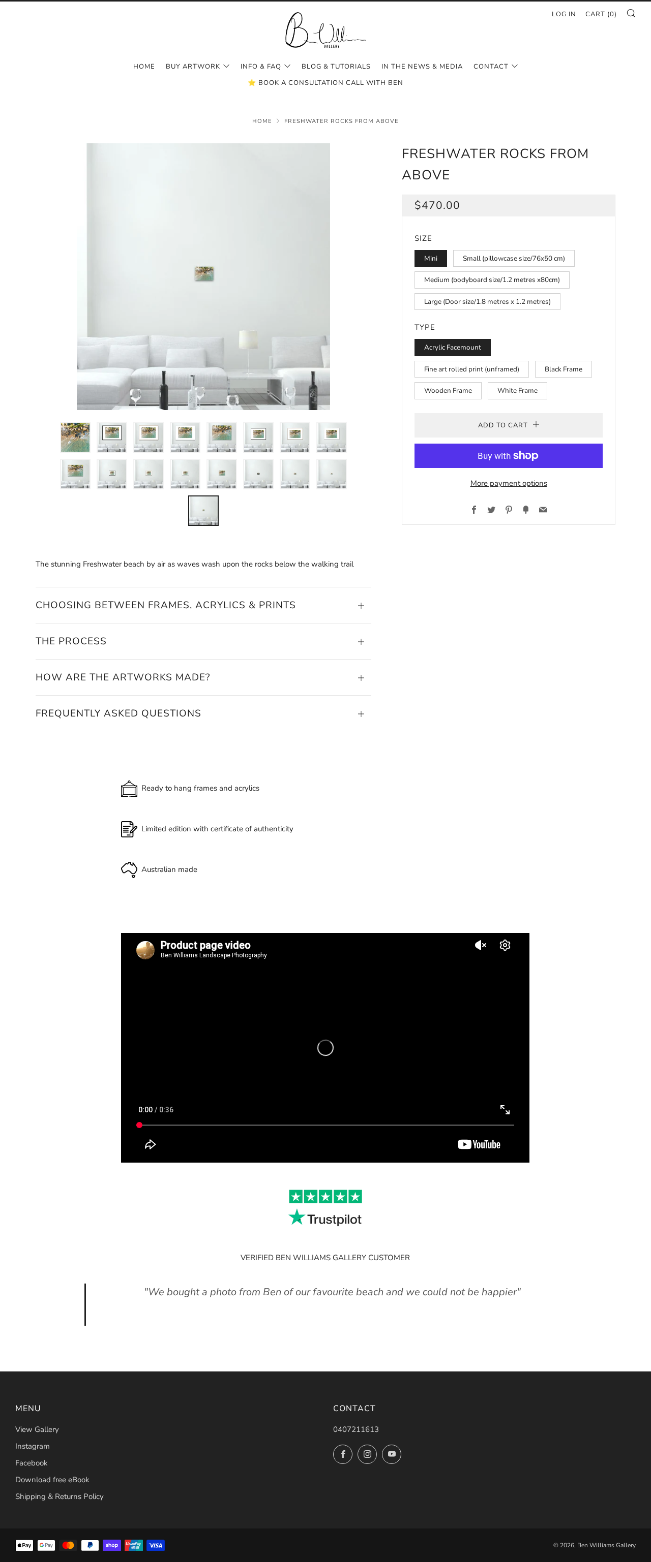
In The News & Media (422, 66)
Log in (564, 14)
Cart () (601, 14)
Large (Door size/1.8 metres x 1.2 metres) (487, 301)
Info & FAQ (261, 66)
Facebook (31, 1463)
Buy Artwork (193, 66)
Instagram (32, 1446)
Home (144, 66)
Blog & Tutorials (336, 66)
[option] (203, 276)
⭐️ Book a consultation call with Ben (325, 82)
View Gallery (37, 1429)
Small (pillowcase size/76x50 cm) (514, 258)
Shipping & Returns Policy (59, 1496)
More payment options (508, 483)
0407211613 (356, 1429)
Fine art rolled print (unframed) (471, 369)
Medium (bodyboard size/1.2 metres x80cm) (492, 280)
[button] (75, 437)
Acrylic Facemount (452, 347)
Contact (491, 66)
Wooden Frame (448, 390)
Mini (430, 258)
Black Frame (563, 369)
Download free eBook (52, 1480)
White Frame (517, 390)
